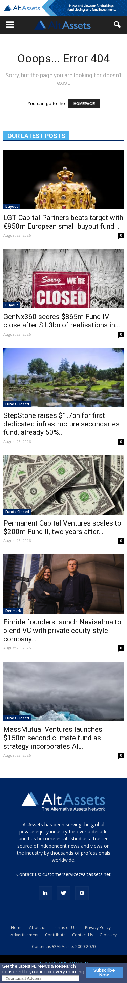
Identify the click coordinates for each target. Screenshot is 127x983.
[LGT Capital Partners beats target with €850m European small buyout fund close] (63, 179)
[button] (10, 25)
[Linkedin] (45, 893)
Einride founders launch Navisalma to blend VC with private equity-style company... (62, 630)
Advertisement (24, 935)
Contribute (55, 935)
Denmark (13, 610)
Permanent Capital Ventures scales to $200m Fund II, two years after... (62, 527)
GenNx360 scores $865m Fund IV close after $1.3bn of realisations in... (61, 321)
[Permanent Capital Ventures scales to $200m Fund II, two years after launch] (63, 484)
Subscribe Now (104, 972)
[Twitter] (63, 893)
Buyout (11, 206)
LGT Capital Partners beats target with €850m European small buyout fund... (63, 222)
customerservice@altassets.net (76, 874)
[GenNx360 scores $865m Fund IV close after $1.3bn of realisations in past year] (63, 278)
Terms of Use (66, 928)
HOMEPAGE (84, 104)
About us (37, 928)
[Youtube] (82, 893)
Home (17, 928)
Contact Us (82, 935)
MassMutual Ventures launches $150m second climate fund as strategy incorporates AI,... (52, 737)
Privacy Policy (98, 928)
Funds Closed (17, 404)
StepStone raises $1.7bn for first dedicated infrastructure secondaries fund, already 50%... (61, 423)
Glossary (108, 935)
